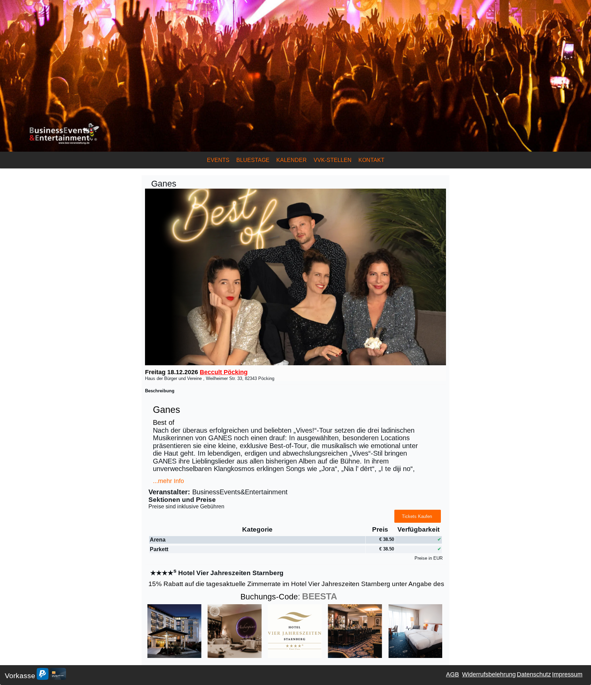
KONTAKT (371, 160)
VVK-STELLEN (333, 160)
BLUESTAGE (253, 160)
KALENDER (291, 160)
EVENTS (218, 160)
